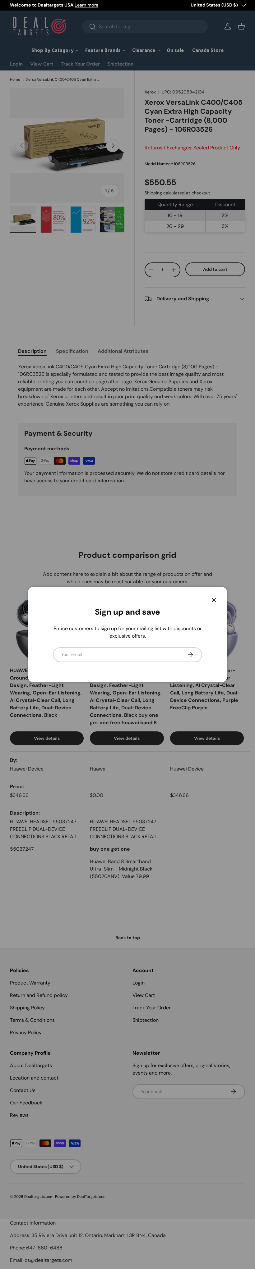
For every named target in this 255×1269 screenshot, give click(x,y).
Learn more (86, 5)
